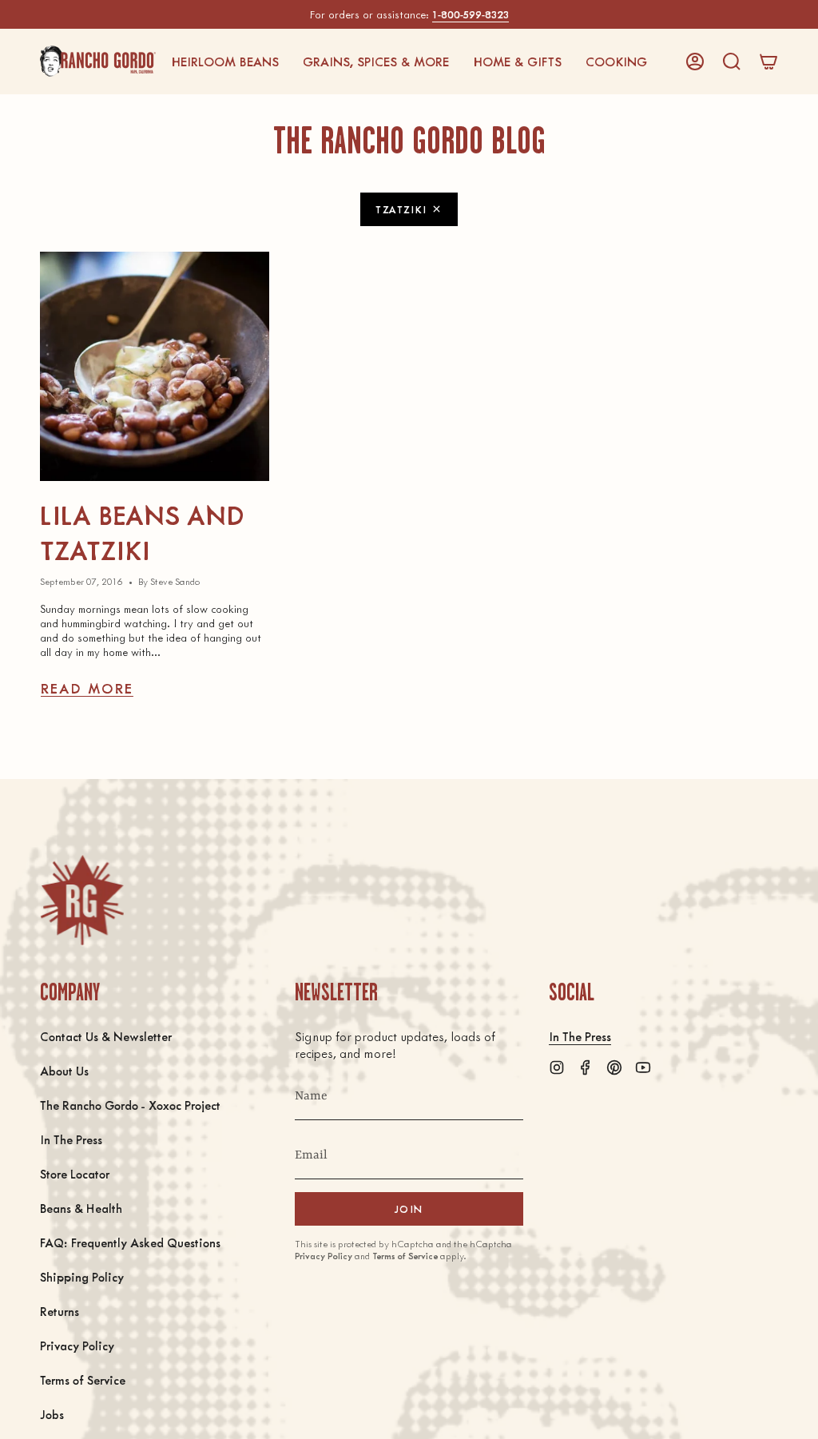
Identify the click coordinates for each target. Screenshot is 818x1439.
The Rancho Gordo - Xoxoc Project (130, 1104)
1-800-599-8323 (470, 14)
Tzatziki (401, 209)
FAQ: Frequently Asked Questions (130, 1242)
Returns (59, 1311)
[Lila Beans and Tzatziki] (154, 366)
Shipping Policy (82, 1276)
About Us (64, 1070)
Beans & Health (81, 1207)
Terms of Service (82, 1379)
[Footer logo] (82, 900)
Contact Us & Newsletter (106, 1036)
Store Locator (74, 1173)
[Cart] (768, 61)
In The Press (71, 1139)
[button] (225, 61)
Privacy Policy (77, 1345)
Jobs (52, 1414)
